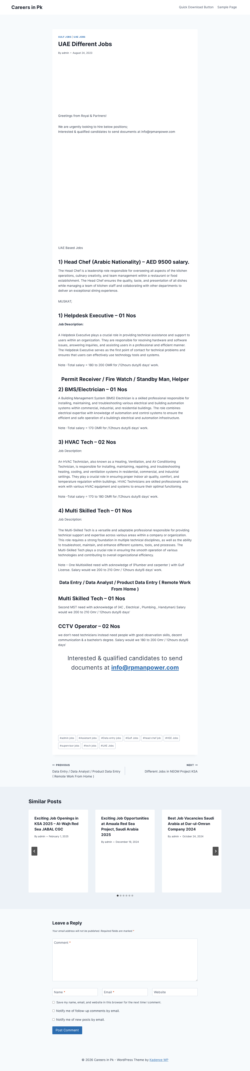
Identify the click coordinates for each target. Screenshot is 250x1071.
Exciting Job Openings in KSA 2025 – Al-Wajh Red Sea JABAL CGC (56, 823)
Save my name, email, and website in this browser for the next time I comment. (108, 1002)
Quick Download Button (196, 7)
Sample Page (227, 7)
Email (109, 992)
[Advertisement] (125, 86)
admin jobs (67, 737)
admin (65, 52)
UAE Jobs (79, 36)
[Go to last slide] (34, 851)
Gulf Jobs (64, 36)
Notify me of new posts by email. (80, 1019)
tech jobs (90, 745)
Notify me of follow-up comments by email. (88, 1011)
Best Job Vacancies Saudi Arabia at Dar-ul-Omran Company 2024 (191, 823)
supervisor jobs (69, 745)
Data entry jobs (111, 737)
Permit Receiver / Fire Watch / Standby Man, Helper (125, 379)
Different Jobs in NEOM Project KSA (171, 768)
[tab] (118, 896)
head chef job (152, 737)
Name (59, 992)
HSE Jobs (171, 737)
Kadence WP (159, 1060)
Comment (62, 942)
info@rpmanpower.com (145, 667)
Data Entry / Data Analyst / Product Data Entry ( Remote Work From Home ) (86, 771)
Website (160, 992)
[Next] (216, 851)
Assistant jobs (88, 737)
